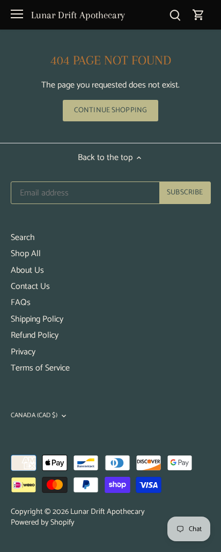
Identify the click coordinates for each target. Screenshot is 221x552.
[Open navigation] (17, 14)
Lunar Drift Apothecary (78, 15)
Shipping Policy (37, 319)
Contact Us (30, 286)
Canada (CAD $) (34, 416)
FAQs (21, 302)
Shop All (26, 253)
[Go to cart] (198, 15)
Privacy (23, 352)
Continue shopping (110, 110)
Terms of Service (40, 368)
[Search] (175, 15)
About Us (27, 270)
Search (23, 237)
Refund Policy (34, 335)
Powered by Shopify (43, 522)
